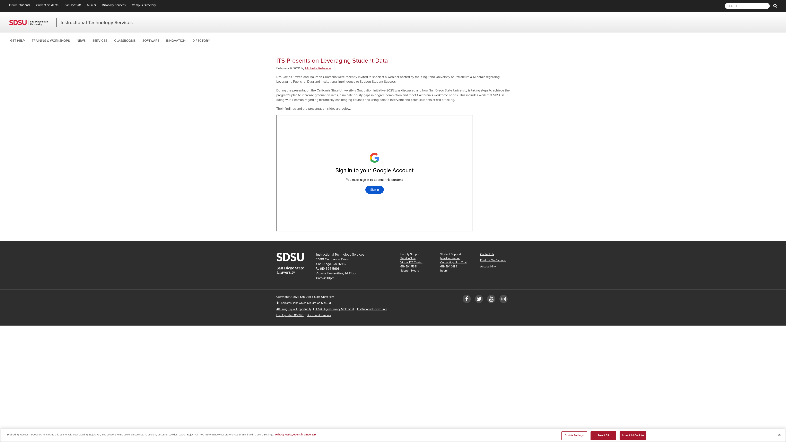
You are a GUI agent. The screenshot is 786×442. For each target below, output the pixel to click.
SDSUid (326, 303)
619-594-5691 (329, 269)
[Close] (779, 434)
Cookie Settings (574, 435)
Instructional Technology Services (97, 23)
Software (150, 41)
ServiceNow (408, 258)
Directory (201, 41)
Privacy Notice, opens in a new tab (295, 434)
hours (444, 270)
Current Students (47, 5)
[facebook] (467, 300)
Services (100, 41)
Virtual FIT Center (411, 262)
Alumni (91, 5)
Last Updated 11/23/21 (290, 315)
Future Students (19, 5)
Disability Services (114, 5)
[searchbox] (747, 6)
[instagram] (503, 300)
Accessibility (488, 266)
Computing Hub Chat (453, 262)
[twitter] (479, 300)
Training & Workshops (51, 41)
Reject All (603, 435)
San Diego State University (32, 22)
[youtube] (491, 300)
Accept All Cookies (633, 435)
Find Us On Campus (493, 260)
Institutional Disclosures (372, 309)
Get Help (17, 41)
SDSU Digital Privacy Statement (334, 309)
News (81, 41)
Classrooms (125, 41)
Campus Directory (144, 5)
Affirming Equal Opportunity (293, 309)
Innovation (175, 41)
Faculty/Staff (73, 5)
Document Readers (319, 315)
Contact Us (487, 254)
